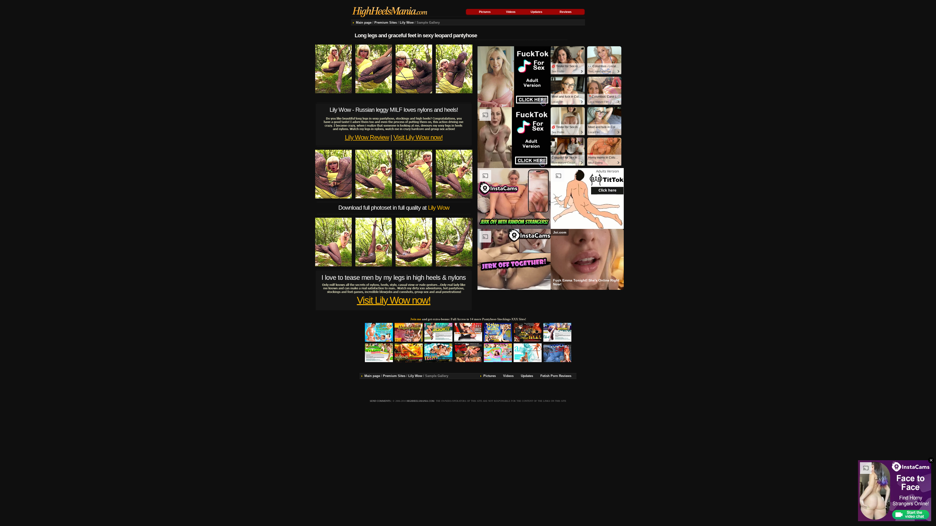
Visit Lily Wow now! (418, 137)
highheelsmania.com (420, 401)
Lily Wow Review (367, 137)
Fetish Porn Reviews (555, 376)
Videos (511, 12)
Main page (363, 22)
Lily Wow (407, 22)
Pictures (485, 12)
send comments (380, 401)
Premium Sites (385, 22)
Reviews (566, 12)
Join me (415, 319)
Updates (536, 12)
